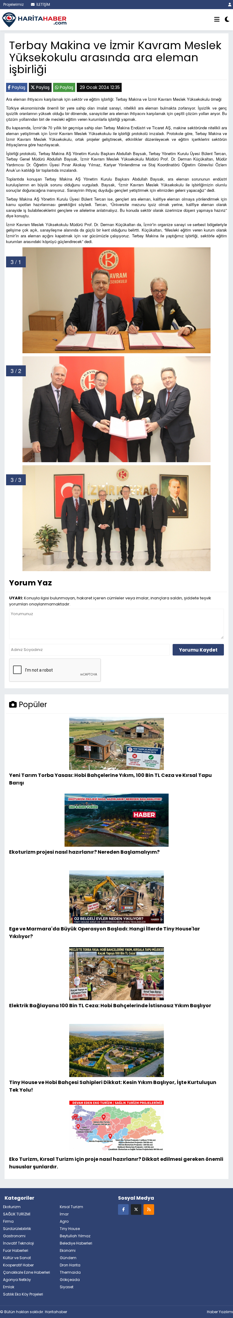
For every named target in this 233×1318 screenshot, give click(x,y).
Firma (8, 1221)
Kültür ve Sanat (17, 1257)
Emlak (8, 1286)
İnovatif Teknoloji (18, 1243)
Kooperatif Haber (18, 1265)
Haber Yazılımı (220, 1311)
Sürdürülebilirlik (17, 1228)
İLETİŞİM (42, 4)
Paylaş (18, 87)
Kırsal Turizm (71, 1206)
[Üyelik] (229, 4)
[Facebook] (123, 1209)
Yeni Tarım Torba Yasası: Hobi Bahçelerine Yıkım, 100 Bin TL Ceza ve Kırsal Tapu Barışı (110, 779)
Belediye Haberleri (76, 1243)
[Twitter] (136, 1209)
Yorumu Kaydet (198, 650)
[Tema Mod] (227, 20)
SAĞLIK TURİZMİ (16, 1214)
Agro (64, 1221)
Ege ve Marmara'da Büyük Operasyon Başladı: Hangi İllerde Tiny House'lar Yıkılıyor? (104, 932)
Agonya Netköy (17, 1279)
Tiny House (70, 1228)
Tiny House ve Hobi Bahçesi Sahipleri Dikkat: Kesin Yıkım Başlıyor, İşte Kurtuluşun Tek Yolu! (112, 1086)
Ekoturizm (12, 1206)
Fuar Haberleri (15, 1250)
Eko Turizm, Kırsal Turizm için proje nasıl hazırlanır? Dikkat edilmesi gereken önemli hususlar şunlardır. (116, 1163)
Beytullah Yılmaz (75, 1235)
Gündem (68, 1257)
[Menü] (216, 19)
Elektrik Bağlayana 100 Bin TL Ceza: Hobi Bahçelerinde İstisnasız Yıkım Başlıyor (110, 1005)
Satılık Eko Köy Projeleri (23, 1294)
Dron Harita (70, 1265)
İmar (64, 1214)
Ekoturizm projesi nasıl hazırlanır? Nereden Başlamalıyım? (84, 852)
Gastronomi (14, 1235)
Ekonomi (68, 1250)
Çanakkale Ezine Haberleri (26, 1272)
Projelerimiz (13, 4)
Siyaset (66, 1286)
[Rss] (149, 1209)
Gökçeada (70, 1279)
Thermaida (70, 1272)
